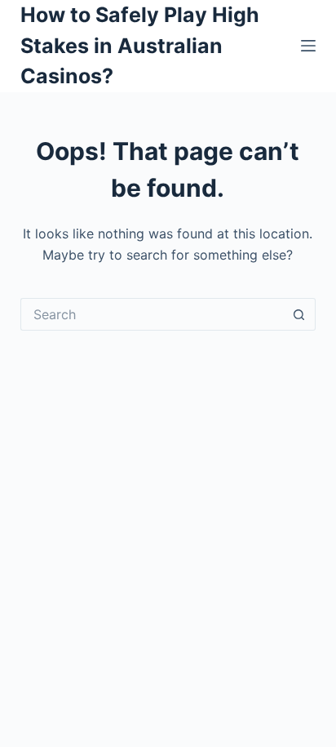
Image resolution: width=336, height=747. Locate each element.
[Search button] (299, 314)
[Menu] (308, 45)
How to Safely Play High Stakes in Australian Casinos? (139, 45)
